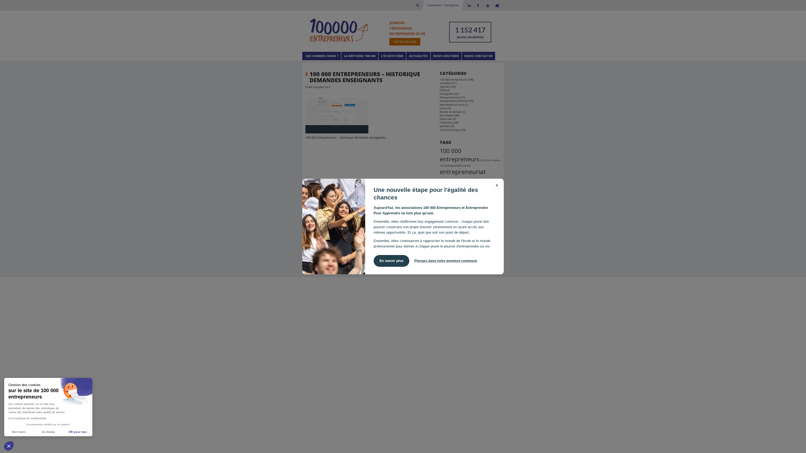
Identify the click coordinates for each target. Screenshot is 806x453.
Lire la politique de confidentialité (27, 418)
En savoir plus (391, 261)
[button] (9, 446)
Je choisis (48, 431)
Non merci (19, 431)
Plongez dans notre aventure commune (445, 261)
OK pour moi (78, 431)
